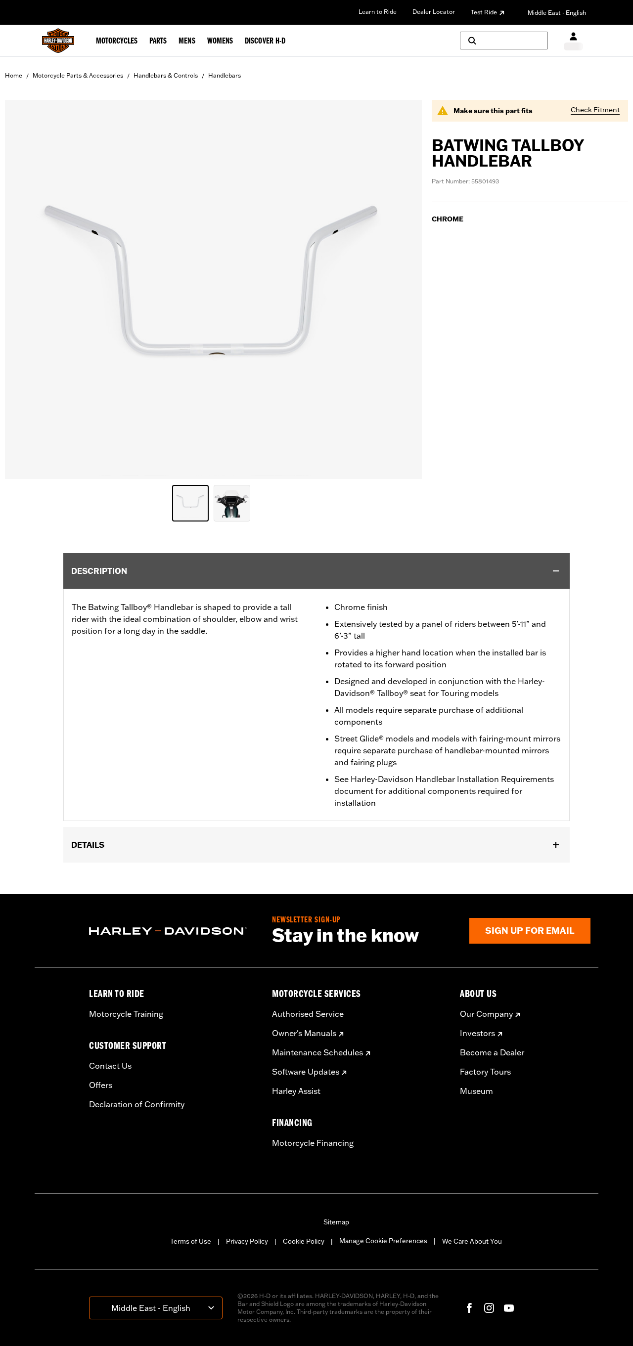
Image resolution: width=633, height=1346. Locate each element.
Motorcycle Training (126, 1014)
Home (13, 75)
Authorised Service (308, 1014)
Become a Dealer (492, 1052)
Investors (477, 1033)
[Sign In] (573, 40)
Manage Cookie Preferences (383, 1241)
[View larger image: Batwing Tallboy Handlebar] (213, 288)
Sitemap (336, 1222)
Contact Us (110, 1066)
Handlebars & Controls (166, 75)
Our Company (486, 1014)
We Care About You (472, 1241)
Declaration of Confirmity (136, 1104)
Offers (100, 1085)
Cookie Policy (303, 1241)
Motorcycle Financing (313, 1143)
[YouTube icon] (509, 1308)
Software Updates (305, 1072)
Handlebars (224, 75)
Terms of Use (190, 1241)
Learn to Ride (378, 11)
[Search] (504, 40)
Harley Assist (296, 1091)
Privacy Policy (247, 1241)
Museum (476, 1091)
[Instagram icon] (489, 1308)
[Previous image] (25, 290)
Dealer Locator (433, 11)
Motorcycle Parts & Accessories (78, 75)
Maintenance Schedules (317, 1052)
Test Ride (484, 12)
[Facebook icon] (469, 1308)
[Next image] (402, 290)
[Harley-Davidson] (173, 931)
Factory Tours (485, 1072)
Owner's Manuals (304, 1033)
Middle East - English (557, 12)
